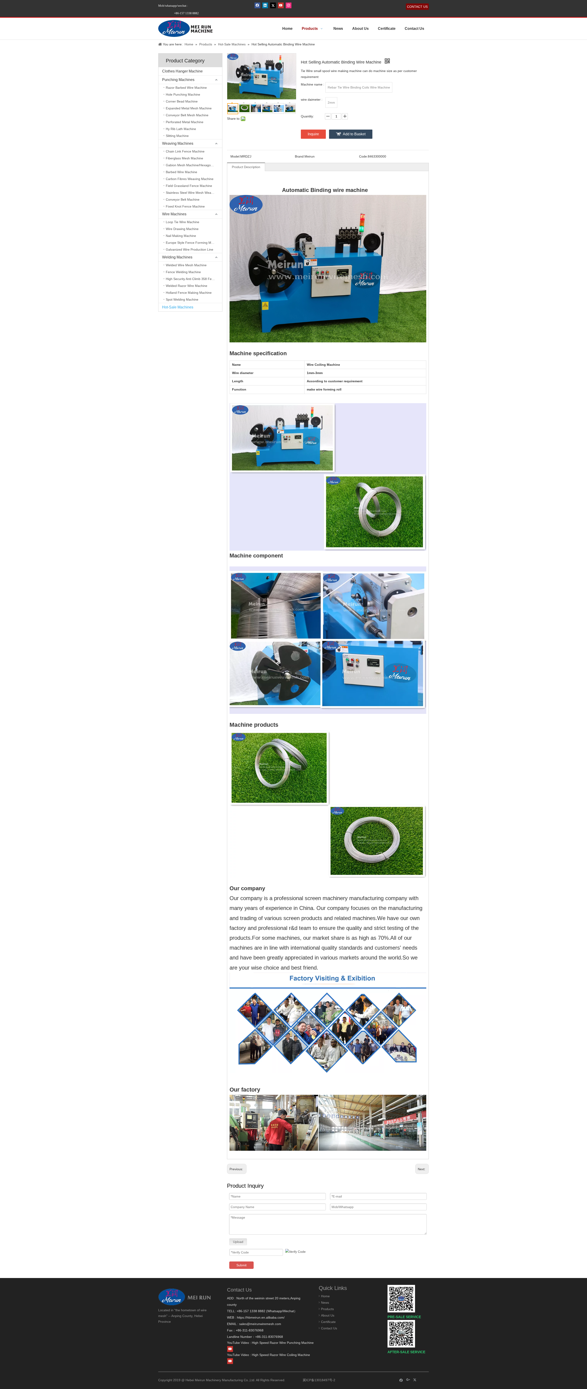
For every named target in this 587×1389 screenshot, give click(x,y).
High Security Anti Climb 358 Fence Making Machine (194, 279)
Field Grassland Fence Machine (189, 186)
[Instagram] (288, 5)
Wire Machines (174, 214)
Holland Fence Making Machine (189, 292)
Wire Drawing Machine (182, 229)
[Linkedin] (265, 5)
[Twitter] (273, 5)
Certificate (328, 1322)
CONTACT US (417, 6)
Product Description (246, 167)
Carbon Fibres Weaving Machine (189, 179)
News (325, 1302)
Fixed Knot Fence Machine (185, 206)
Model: (235, 156)
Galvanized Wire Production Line (189, 249)
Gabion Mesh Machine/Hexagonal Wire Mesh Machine (194, 165)
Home (325, 1296)
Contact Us (329, 1328)
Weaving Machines (177, 143)
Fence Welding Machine (183, 272)
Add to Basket (354, 134)
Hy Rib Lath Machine (181, 129)
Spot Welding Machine (182, 299)
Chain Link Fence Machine (185, 151)
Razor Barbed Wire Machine (186, 87)
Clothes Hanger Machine (182, 71)
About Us (327, 1315)
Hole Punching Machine (183, 94)
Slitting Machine (177, 136)
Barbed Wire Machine (181, 172)
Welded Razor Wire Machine (186, 286)
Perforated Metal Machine (184, 122)
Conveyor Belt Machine (182, 199)
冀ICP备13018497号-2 (318, 1380)
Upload (238, 1242)
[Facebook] (257, 5)
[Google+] (408, 1380)
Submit (241, 1265)
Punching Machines (178, 80)
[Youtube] (281, 5)
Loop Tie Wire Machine (182, 222)
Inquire (313, 134)
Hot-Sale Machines (177, 307)
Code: (363, 156)
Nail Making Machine (181, 236)
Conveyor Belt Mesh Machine (187, 115)
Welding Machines (177, 257)
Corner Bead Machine (182, 101)
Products (327, 1309)
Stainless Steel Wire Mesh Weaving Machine (194, 192)
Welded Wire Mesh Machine (186, 265)
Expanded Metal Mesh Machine (189, 108)
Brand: (300, 156)
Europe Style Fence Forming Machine (193, 242)
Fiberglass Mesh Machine (184, 158)
